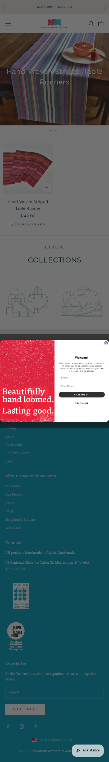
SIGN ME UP (82, 394)
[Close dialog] (106, 343)
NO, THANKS (81, 403)
